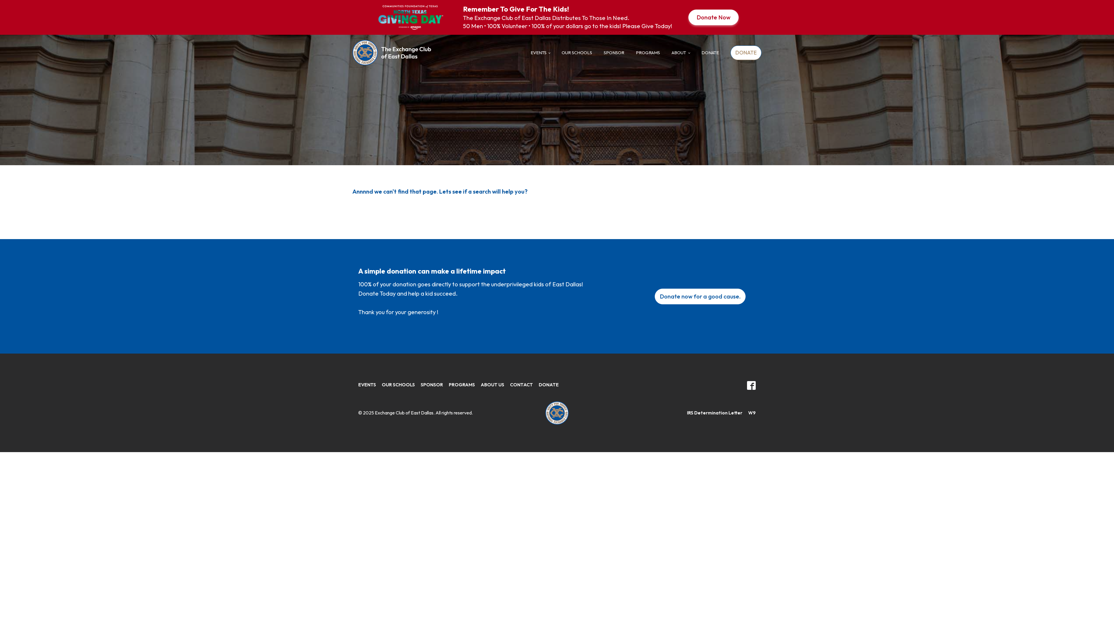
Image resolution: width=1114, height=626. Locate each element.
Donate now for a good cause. (700, 296)
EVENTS (367, 384)
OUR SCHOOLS (398, 384)
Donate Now (713, 17)
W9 (752, 413)
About (679, 52)
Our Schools (577, 52)
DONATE (710, 52)
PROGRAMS (462, 384)
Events (539, 52)
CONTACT (521, 384)
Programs (648, 52)
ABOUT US (492, 384)
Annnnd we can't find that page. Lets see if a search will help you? (439, 191)
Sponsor (614, 52)
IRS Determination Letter (714, 413)
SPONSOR (432, 384)
